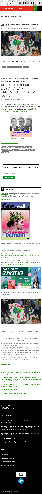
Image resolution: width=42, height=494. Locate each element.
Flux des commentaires (8, 461)
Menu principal (39, 8)
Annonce (4, 24)
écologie (28, 147)
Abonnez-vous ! (5, 199)
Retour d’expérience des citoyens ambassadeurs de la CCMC (19, 90)
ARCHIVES (4, 407)
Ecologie (37, 80)
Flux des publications (7, 458)
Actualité (4, 78)
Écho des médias (28, 80)
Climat (9, 24)
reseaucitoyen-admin (30, 28)
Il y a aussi (9, 189)
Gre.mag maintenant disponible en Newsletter (16, 243)
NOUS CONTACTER (7, 405)
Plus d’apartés (6, 365)
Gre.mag (4, 193)
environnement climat (15, 67)
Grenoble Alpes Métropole (20, 81)
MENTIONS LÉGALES (7, 409)
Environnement (6, 81)
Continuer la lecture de (9, 143)
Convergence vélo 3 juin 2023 (10, 389)
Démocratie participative (14, 80)
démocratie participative (15, 147)
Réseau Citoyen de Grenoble (12, 8)
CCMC (4, 67)
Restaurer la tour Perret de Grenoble (13, 292)
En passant (6, 28)
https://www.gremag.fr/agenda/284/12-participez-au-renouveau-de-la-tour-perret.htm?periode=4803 (20, 263)
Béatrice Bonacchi (18, 99)
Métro (26, 67)
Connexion (4, 454)
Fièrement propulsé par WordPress (10, 491)
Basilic (3, 104)
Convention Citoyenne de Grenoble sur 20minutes (17, 331)
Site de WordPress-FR (7, 465)
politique (5, 152)
